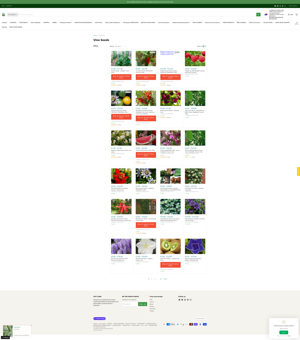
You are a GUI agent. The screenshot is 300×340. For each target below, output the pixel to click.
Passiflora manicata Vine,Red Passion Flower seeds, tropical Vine (121, 219)
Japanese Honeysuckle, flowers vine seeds (121, 151)
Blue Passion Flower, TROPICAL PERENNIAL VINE (145, 189)
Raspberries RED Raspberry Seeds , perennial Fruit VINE (195, 71)
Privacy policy (102, 323)
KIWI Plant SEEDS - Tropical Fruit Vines (169, 259)
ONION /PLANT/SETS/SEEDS (83, 22)
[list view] (205, 46)
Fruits (151, 299)
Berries (151, 304)
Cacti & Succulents (163, 22)
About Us (95, 323)
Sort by (112, 46)
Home (95, 35)
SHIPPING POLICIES (151, 323)
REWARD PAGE (141, 323)
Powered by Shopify (98, 330)
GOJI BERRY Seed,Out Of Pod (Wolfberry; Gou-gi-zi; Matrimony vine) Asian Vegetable (145, 112)
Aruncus (152, 302)
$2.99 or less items (254, 22)
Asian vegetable (35, 22)
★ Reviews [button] (298, 171)
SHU (142, 325)
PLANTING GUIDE (117, 325)
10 (161, 279)
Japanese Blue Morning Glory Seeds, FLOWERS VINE (193, 259)
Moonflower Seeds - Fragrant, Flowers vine (144, 259)
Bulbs (3, 5)
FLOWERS (13, 22)
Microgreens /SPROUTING (130, 22)
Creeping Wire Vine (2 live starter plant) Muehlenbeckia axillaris (170, 219)
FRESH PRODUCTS (228, 22)
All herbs (296, 23)
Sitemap (4, 27)
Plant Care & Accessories (212, 22)
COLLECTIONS (267, 22)
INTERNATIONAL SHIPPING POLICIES (102, 325)
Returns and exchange (131, 323)
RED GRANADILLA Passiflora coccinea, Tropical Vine (119, 189)
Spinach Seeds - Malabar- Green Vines (120, 71)
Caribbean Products (66, 22)
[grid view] (203, 46)
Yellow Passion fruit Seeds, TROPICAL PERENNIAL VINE (119, 111)
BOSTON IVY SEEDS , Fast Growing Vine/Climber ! (146, 219)
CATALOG (109, 323)
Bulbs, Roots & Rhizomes (112, 22)
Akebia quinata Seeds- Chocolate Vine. (169, 111)
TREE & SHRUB (197, 22)
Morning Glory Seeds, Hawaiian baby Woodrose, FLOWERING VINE (170, 189)
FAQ (146, 325)
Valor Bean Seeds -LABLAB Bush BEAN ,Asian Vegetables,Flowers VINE (194, 112)
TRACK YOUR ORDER (15, 27)
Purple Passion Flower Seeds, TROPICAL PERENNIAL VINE (168, 71)
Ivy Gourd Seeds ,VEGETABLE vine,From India (144, 71)
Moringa (152, 306)
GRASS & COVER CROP (148, 22)
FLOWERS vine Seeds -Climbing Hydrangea (194, 189)
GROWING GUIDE (153, 325)
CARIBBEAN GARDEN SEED (117, 81)
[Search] (258, 14)
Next (165, 279)
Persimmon (153, 308)
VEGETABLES (23, 22)
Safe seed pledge (136, 325)
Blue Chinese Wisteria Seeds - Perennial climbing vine (120, 259)
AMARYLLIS (9, 5)
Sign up (142, 304)
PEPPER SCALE (126, 325)
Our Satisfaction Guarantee (99, 327)
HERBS (54, 22)
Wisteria (152, 311)
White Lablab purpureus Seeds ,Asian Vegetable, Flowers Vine (194, 151)
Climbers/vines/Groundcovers (181, 22)
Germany (293, 6)
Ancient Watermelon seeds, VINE (145, 150)
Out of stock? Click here (121, 77)
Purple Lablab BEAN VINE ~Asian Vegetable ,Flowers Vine (169, 151)
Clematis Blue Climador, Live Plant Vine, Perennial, (195, 219)
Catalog (4, 22)
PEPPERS (46, 22)
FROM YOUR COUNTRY (282, 22)
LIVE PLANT (98, 22)
